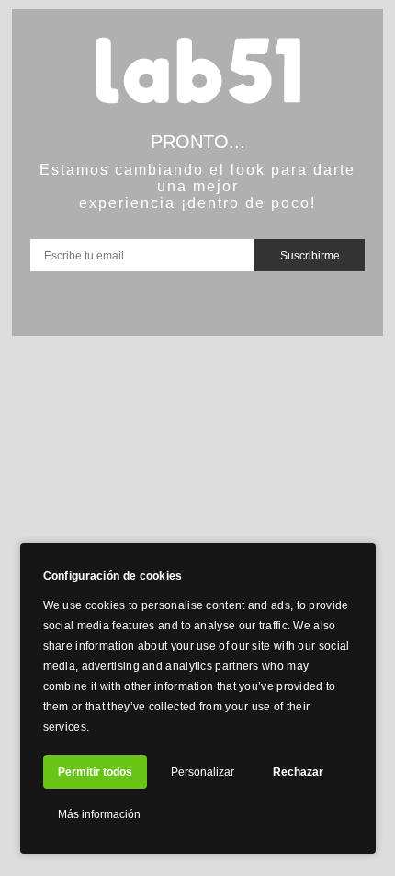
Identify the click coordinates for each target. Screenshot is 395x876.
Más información (99, 814)
